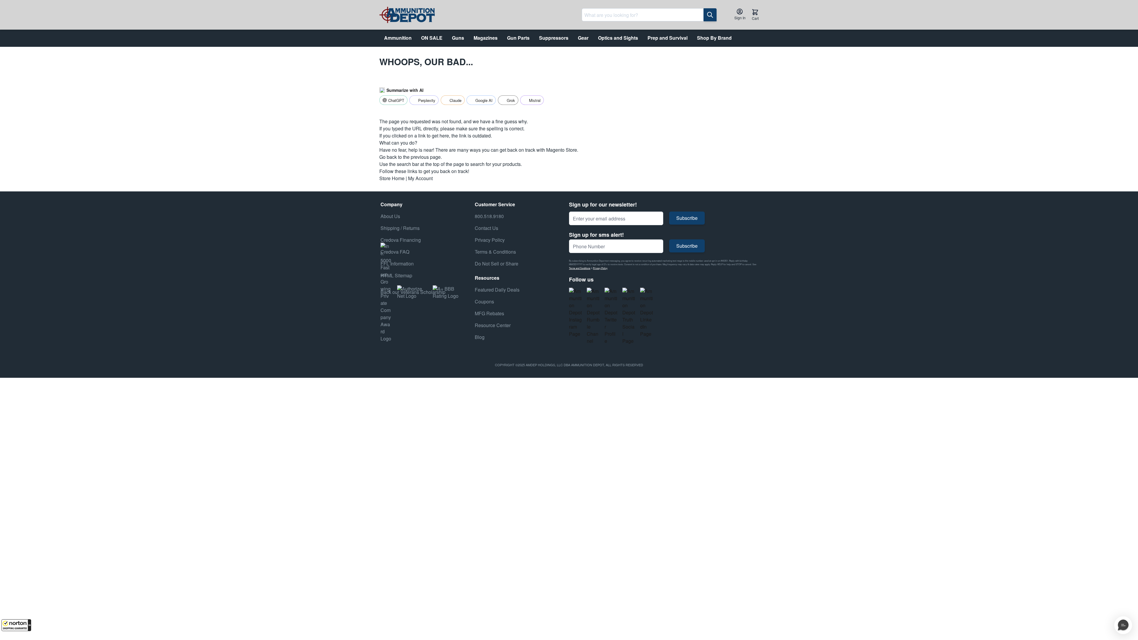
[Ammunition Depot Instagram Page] (575, 312)
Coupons (484, 301)
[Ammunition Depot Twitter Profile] (611, 316)
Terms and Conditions (579, 268)
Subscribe (687, 218)
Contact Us (486, 228)
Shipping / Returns (400, 228)
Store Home (392, 178)
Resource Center (493, 325)
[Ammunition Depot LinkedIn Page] (646, 312)
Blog (480, 337)
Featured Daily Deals (497, 289)
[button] (16, 625)
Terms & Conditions (495, 251)
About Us (390, 216)
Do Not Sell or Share (496, 263)
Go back (388, 156)
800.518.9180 (489, 216)
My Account (420, 178)
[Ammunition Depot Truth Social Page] (628, 316)
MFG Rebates (489, 313)
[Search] (710, 14)
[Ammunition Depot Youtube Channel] (593, 316)
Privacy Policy (600, 268)
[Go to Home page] (407, 15)
